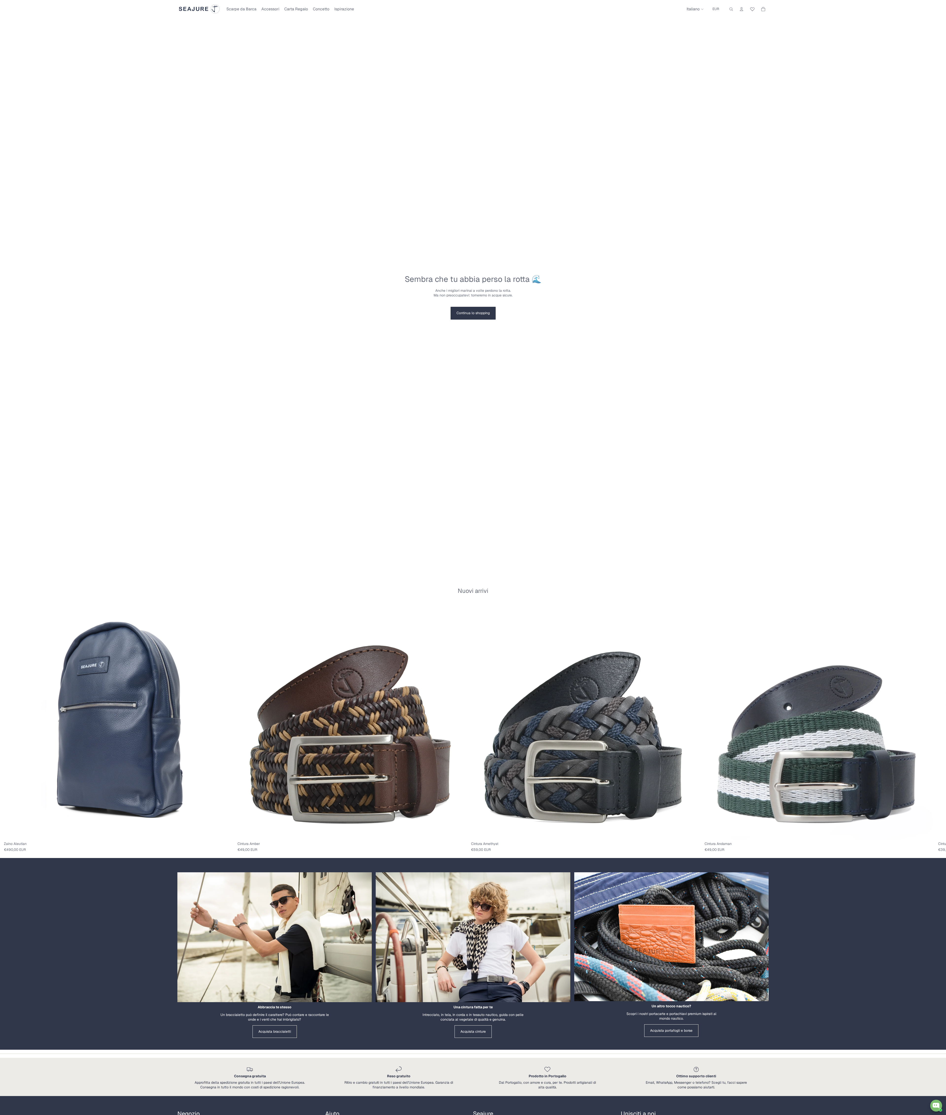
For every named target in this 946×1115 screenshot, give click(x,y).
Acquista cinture (473, 1031)
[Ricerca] (731, 9)
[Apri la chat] (936, 1106)
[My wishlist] (752, 8)
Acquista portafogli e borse (671, 1030)
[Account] (741, 9)
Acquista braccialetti (274, 1031)
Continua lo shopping (473, 313)
